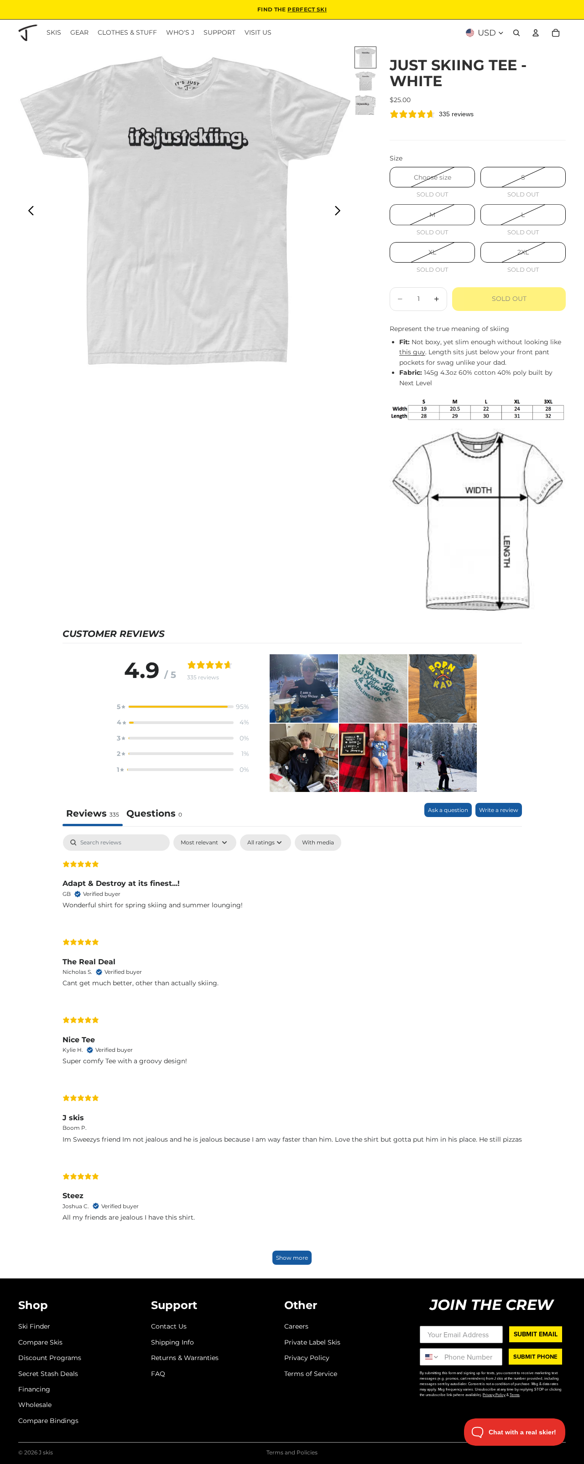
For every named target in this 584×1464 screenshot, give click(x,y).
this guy (412, 352)
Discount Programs (49, 1358)
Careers (296, 1326)
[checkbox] (318, 842)
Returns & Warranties (185, 1358)
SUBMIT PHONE (535, 1356)
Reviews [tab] (92, 813)
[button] (183, 707)
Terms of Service (310, 1373)
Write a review (498, 810)
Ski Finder (34, 1326)
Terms (515, 1394)
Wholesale (35, 1405)
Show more (292, 1257)
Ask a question (448, 810)
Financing (34, 1389)
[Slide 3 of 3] (365, 105)
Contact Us (169, 1326)
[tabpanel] (292, 1054)
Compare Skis (40, 1342)
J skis (46, 1452)
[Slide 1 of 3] (365, 57)
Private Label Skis (312, 1342)
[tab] (154, 814)
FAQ (158, 1373)
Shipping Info (172, 1342)
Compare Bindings (48, 1421)
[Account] (536, 33)
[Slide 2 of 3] (365, 81)
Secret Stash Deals (48, 1373)
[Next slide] (340, 212)
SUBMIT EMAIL (536, 1334)
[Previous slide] (28, 212)
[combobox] (430, 1357)
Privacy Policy (306, 1358)
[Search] (516, 33)
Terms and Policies (292, 1452)
